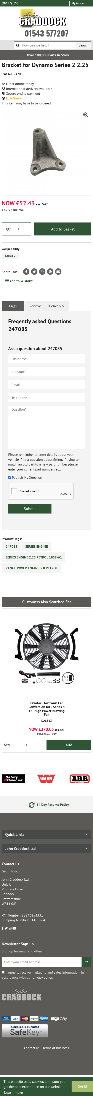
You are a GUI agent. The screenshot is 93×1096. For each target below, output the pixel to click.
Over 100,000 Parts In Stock (47, 55)
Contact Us (32, 1048)
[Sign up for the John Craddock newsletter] (86, 962)
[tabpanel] (46, 420)
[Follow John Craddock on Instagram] (10, 928)
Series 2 (10, 256)
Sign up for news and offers (22, 951)
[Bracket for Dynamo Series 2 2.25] (46, 152)
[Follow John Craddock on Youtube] (14, 928)
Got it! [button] (82, 1086)
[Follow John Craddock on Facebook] (3, 928)
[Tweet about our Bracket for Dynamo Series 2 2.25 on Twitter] (34, 271)
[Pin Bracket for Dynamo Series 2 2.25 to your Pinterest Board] (50, 271)
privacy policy (42, 977)
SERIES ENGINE (36, 546)
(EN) (16, 3)
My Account (78, 3)
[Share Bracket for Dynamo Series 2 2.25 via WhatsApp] (42, 271)
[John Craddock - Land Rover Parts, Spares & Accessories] (46, 19)
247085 (11, 546)
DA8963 (47, 711)
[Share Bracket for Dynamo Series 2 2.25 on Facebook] (26, 271)
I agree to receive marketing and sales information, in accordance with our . (43, 974)
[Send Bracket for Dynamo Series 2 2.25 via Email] (58, 271)
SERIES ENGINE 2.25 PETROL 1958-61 (34, 557)
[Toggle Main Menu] (7, 45)
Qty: (8, 229)
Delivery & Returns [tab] (59, 306)
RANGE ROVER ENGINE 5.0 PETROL (32, 568)
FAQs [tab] (13, 306)
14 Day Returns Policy (50, 804)
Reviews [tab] (35, 306)
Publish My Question (27, 477)
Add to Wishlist (21, 281)
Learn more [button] (13, 1092)
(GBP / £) (7, 3)
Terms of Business (56, 1048)
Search (83, 45)
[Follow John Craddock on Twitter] (6, 928)
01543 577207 (47, 33)
